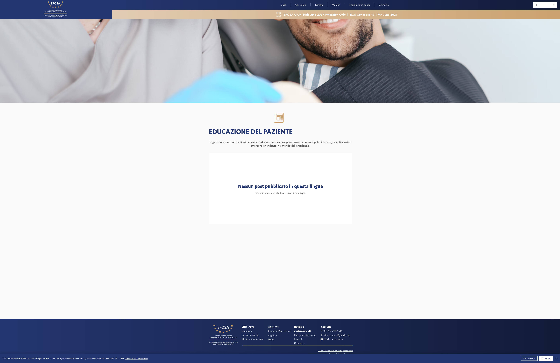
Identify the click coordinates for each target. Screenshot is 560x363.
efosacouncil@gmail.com (337, 335)
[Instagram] (322, 340)
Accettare (546, 358)
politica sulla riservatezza (136, 358)
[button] (319, 4)
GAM (271, 339)
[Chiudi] (556, 358)
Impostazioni (529, 358)
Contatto (299, 343)
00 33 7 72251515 (333, 331)
